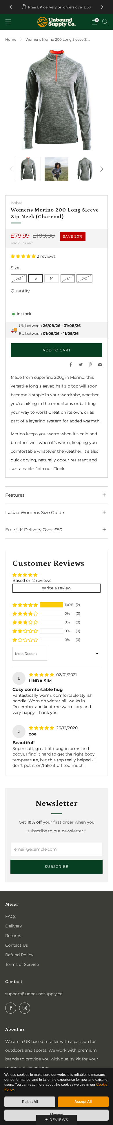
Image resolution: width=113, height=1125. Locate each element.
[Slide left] (12, 169)
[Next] (102, 7)
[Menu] (8, 22)
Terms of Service (22, 964)
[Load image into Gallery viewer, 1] (28, 169)
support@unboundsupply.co (34, 993)
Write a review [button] (56, 588)
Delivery (13, 926)
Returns (13, 935)
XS (18, 278)
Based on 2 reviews (31, 580)
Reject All (30, 1102)
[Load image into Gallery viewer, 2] (56, 169)
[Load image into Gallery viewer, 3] (85, 169)
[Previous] (10, 7)
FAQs (10, 916)
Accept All (83, 1102)
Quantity (20, 291)
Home (10, 39)
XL (84, 278)
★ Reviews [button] (56, 1119)
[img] (42, 674)
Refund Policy (19, 954)
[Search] (105, 21)
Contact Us (16, 945)
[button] (24, 256)
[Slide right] (100, 169)
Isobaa (16, 203)
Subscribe (56, 866)
